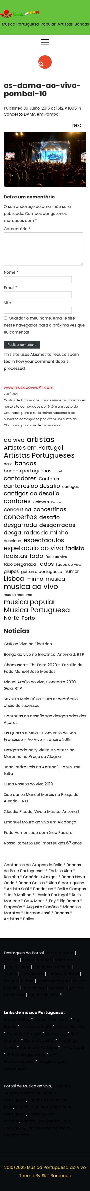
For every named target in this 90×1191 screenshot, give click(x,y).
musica (55, 578)
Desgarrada (32, 974)
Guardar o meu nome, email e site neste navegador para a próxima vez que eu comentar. (44, 325)
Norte (11, 618)
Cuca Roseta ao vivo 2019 (28, 784)
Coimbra (41, 501)
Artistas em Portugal (33, 447)
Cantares (49, 479)
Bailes (28, 919)
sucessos (57, 988)
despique (12, 540)
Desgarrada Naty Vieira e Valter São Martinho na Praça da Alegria (39, 753)
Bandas (61, 913)
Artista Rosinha (70, 1026)
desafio (49, 517)
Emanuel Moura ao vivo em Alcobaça (40, 822)
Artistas (11, 919)
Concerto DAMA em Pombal (32, 114)
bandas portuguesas (28, 471)
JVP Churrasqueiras (26, 1054)
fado (36, 555)
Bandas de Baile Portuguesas (42, 868)
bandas (25, 463)
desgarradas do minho (36, 532)
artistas (40, 439)
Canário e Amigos (40, 877)
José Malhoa (19, 895)
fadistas (15, 555)
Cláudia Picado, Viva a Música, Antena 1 (41, 811)
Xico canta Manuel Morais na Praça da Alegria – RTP (41, 798)
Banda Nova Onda (51, 1019)
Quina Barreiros (39, 1040)
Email (10, 287)
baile (8, 463)
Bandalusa (43, 889)
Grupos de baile (35, 1026)
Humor (27, 981)
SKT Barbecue (56, 1176)
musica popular (30, 602)
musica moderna (18, 594)
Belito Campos (71, 889)
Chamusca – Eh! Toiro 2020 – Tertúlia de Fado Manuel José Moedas (43, 668)
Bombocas (55, 1033)
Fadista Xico (60, 871)
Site (7, 303)
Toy (52, 901)
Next (79, 125)
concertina (17, 509)
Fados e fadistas (63, 974)
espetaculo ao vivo (33, 547)
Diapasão (13, 907)
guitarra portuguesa (41, 571)
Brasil (58, 471)
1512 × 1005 (66, 108)
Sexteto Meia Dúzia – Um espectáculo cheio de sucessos (41, 702)
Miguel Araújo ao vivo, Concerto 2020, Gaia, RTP (40, 685)
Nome (11, 272)
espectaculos (44, 540)
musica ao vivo (31, 586)
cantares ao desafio (32, 486)
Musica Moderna (53, 981)
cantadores (20, 478)
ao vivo (14, 439)
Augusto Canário (42, 907)
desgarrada (20, 524)
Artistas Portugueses (39, 455)
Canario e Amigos (24, 1033)
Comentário (17, 229)
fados (46, 563)
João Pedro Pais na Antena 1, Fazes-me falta (42, 770)
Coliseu (56, 502)
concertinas (50, 509)
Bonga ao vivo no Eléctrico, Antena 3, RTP (44, 654)
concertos (20, 516)
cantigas (70, 486)
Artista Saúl (18, 889)
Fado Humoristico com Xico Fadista (38, 832)
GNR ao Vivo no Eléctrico (28, 644)
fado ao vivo (56, 556)
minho (34, 578)
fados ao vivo (68, 564)
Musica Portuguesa (37, 610)
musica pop (34, 988)
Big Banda (69, 901)
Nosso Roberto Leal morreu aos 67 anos (43, 843)
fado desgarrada (20, 564)
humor (71, 571)
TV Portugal (72, 1047)
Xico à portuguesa (66, 883)
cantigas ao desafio (31, 493)
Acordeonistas (60, 953)
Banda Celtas (31, 883)
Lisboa (14, 578)
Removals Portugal (38, 1047)
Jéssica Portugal (52, 895)
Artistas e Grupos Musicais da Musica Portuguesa (38, 1093)
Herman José (37, 913)
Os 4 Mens (34, 901)
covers (10, 974)
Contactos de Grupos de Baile (33, 865)
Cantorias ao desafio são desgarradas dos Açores (45, 719)
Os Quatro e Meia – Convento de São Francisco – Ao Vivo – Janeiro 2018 (40, 736)
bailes (28, 960)
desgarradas (57, 525)
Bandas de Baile (43, 995)
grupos (11, 571)
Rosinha (11, 877)
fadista (75, 548)
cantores (17, 501)
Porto (28, 618)
